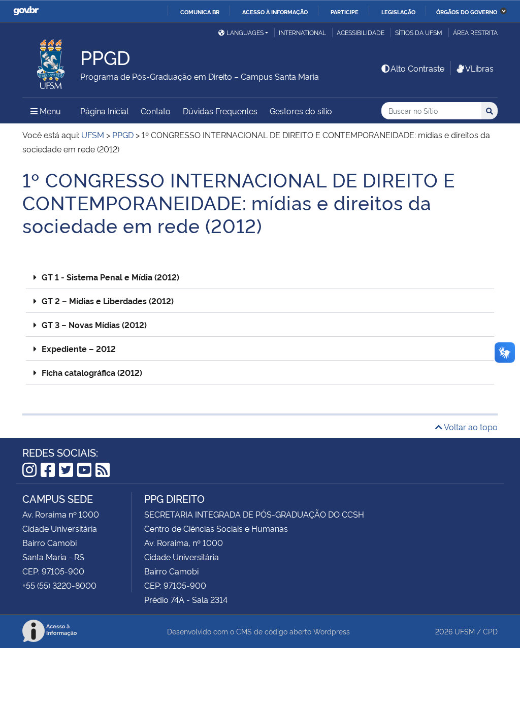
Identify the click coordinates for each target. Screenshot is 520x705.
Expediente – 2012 (79, 348)
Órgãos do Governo (466, 12)
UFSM (464, 631)
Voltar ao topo (470, 426)
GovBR (26, 11)
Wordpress (331, 631)
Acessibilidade (360, 32)
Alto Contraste (417, 68)
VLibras (479, 68)
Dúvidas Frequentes (220, 110)
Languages (245, 32)
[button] (260, 277)
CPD (490, 631)
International (302, 32)
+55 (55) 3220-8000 (59, 585)
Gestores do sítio (301, 110)
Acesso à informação (275, 12)
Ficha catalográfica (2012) (92, 372)
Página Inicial (104, 110)
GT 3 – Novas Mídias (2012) (94, 324)
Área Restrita (475, 32)
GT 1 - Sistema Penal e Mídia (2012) (110, 276)
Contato (156, 110)
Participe (345, 12)
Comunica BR (199, 12)
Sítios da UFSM (418, 32)
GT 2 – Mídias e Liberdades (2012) (108, 300)
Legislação (398, 12)
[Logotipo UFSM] (51, 61)
